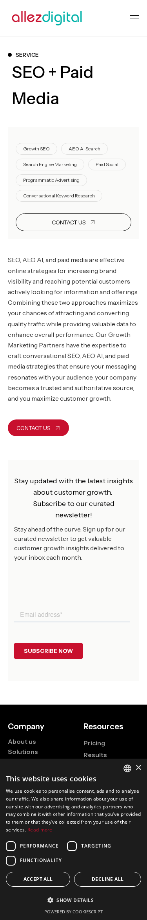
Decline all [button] (107, 879)
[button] (134, 18)
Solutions (23, 752)
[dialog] (73, 839)
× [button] (138, 768)
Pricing (94, 743)
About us (22, 741)
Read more (40, 829)
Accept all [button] (38, 879)
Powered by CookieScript (73, 912)
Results (95, 755)
